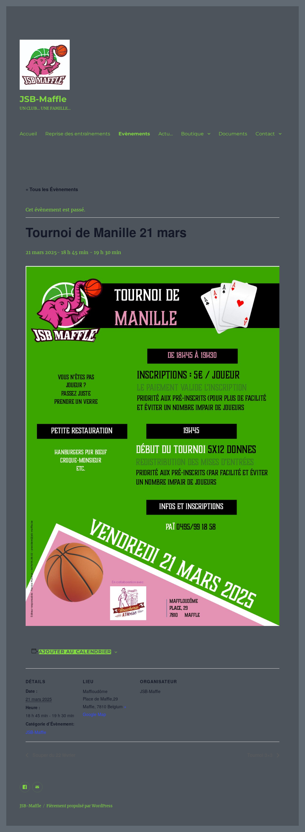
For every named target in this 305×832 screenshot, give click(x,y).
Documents (233, 134)
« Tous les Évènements (52, 189)
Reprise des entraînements (77, 134)
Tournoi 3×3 (260, 754)
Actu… (165, 134)
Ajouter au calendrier (75, 651)
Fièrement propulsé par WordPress (79, 805)
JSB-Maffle (43, 99)
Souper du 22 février (53, 754)
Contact (265, 134)
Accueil (28, 134)
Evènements (134, 134)
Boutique (192, 134)
